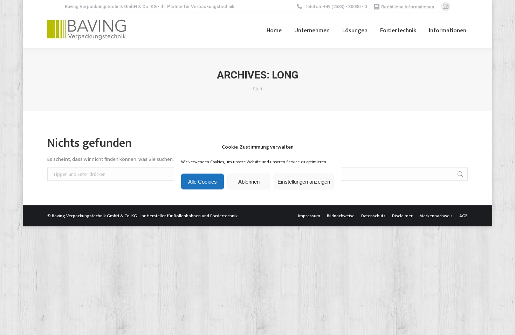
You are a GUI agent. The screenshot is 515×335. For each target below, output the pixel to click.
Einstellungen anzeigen (303, 181)
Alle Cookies (202, 181)
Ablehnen (249, 181)
